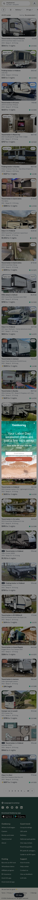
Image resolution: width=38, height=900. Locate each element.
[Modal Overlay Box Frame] (19, 450)
